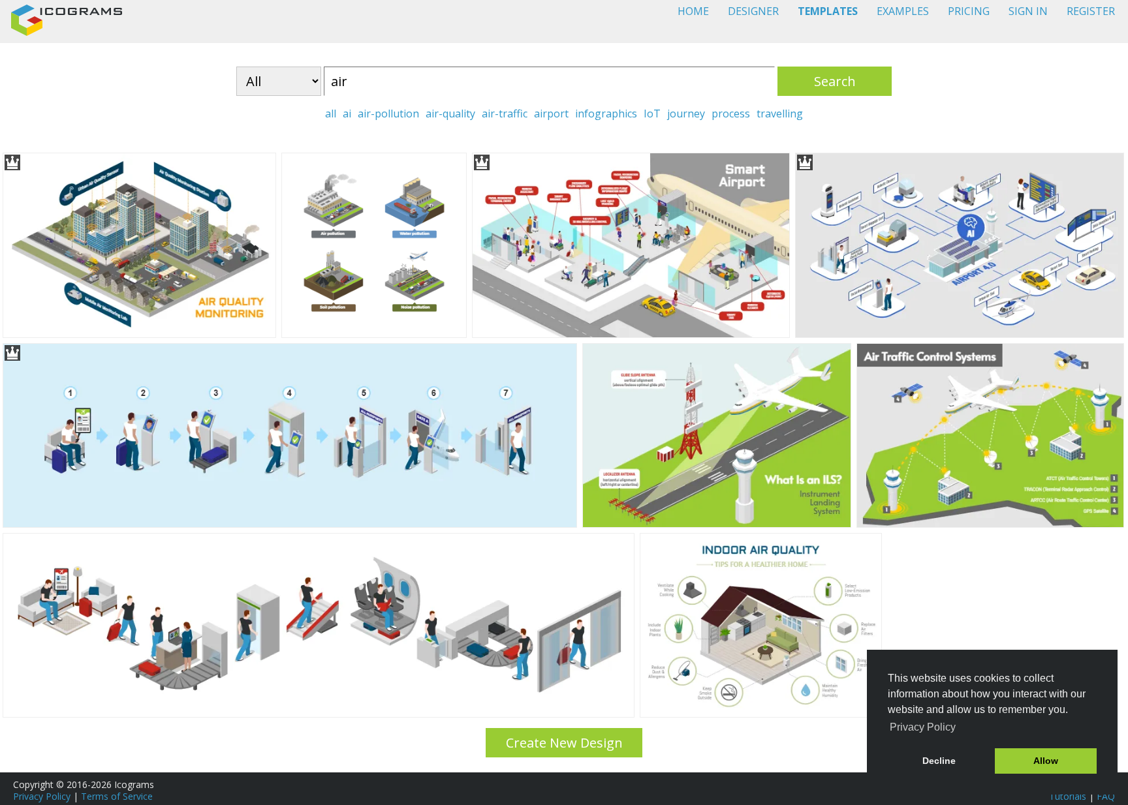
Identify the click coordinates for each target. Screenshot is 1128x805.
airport (551, 113)
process (731, 113)
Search (835, 81)
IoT (652, 113)
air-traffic (504, 113)
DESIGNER (753, 11)
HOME (693, 11)
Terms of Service (117, 796)
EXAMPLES (903, 11)
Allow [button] (1045, 760)
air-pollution (388, 113)
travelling (780, 113)
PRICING (969, 11)
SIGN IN (1028, 11)
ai (347, 113)
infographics (606, 113)
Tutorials (1067, 796)
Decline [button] (939, 760)
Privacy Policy (41, 796)
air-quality (450, 113)
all (330, 113)
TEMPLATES (828, 11)
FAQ (1106, 796)
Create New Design (564, 743)
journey (686, 113)
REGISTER (1091, 11)
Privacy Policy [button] (923, 727)
